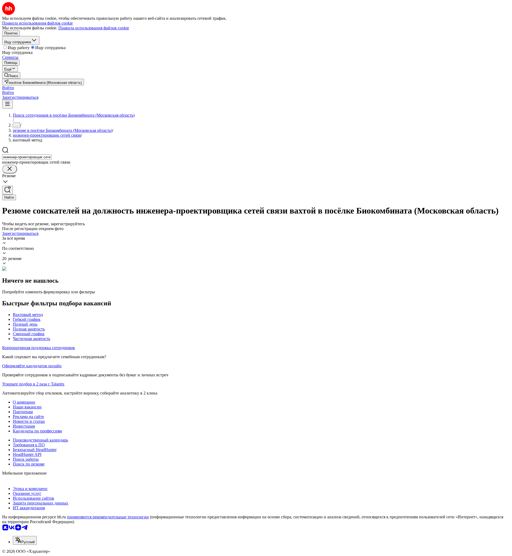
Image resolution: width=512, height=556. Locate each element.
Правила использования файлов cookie (93, 28)
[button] (8, 87)
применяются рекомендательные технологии (108, 517)
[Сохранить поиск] (7, 190)
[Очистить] (9, 169)
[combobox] (26, 157)
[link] (11, 75)
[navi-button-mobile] (7, 104)
